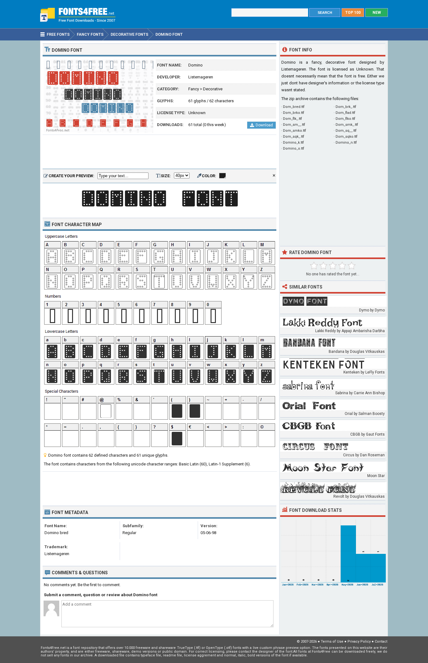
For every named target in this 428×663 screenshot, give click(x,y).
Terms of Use (332, 641)
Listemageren (200, 77)
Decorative (212, 89)
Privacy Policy (359, 641)
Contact (381, 641)
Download (264, 125)
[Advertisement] (159, 152)
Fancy (193, 89)
